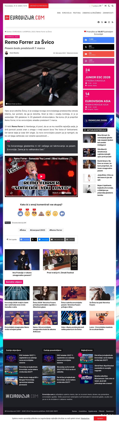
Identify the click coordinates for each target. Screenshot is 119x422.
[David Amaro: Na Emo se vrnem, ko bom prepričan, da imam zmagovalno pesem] (89, 164)
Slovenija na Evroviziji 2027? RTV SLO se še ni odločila (66, 369)
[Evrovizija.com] (24, 17)
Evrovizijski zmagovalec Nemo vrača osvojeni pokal (17, 328)
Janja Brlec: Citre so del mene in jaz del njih (105, 177)
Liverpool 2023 (38, 230)
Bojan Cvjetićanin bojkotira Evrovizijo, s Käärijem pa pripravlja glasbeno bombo (106, 190)
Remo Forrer (56, 230)
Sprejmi (100, 418)
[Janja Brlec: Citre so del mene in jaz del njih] (89, 178)
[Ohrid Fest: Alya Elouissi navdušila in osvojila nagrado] (86, 369)
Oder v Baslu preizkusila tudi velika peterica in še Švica (72, 328)
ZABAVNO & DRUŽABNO (92, 13)
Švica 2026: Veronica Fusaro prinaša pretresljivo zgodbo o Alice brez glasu (44, 305)
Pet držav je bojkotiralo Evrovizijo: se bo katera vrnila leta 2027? (28, 369)
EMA (59, 13)
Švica (23, 230)
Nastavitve (85, 418)
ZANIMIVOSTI (108, 13)
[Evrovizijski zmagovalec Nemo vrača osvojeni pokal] (17, 318)
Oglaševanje (92, 411)
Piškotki (101, 411)
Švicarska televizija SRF (19, 223)
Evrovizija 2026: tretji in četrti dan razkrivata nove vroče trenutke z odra (16, 305)
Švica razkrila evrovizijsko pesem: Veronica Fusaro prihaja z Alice (71, 305)
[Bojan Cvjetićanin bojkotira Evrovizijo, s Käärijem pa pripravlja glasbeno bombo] (89, 188)
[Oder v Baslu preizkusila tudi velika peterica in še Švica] (73, 318)
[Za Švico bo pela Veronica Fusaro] (101, 293)
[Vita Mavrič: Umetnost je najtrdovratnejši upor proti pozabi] (89, 152)
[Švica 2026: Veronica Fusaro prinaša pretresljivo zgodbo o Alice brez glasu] (45, 293)
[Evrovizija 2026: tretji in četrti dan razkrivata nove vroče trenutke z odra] (17, 293)
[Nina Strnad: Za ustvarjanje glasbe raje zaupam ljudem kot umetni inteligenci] (89, 138)
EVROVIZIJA (66, 13)
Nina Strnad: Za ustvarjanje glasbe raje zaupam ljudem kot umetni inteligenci (105, 140)
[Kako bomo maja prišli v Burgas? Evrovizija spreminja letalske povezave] (11, 380)
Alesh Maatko (14, 53)
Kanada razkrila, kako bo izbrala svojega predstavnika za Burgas (73, 6)
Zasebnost (110, 411)
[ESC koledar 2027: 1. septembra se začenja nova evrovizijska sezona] (11, 358)
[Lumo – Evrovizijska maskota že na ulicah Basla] (101, 318)
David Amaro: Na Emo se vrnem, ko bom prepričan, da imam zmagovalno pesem (105, 166)
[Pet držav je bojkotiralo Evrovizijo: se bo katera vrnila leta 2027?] (11, 370)
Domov (9, 32)
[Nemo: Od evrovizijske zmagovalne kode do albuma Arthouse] (45, 318)
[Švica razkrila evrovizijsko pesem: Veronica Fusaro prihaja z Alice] (73, 293)
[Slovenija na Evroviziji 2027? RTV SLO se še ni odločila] (48, 370)
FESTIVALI (77, 13)
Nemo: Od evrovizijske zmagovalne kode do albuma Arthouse (44, 329)
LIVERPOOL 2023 (29, 32)
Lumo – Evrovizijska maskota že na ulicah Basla (100, 328)
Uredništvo (83, 411)
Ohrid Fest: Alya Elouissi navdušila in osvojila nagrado (104, 368)
